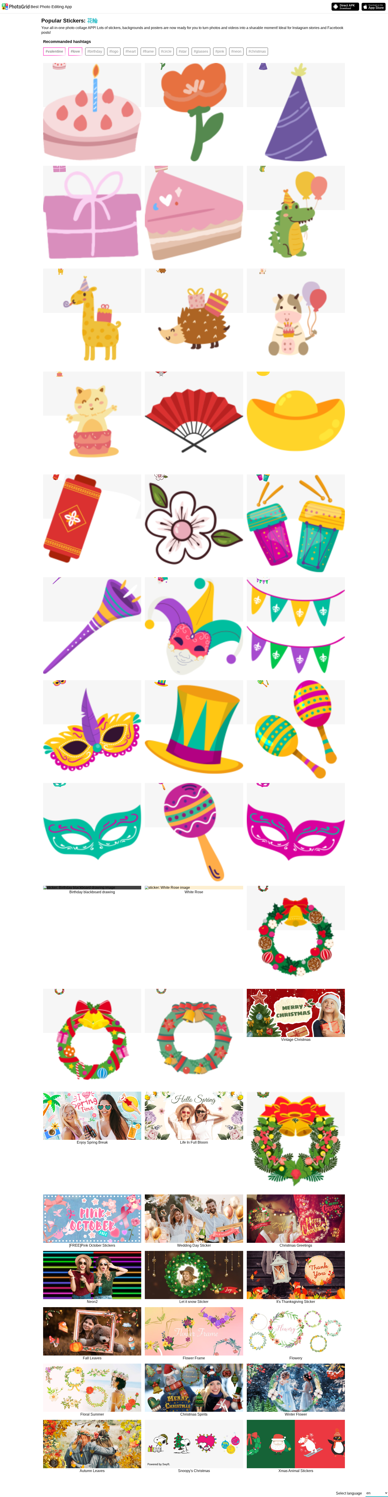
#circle (166, 51)
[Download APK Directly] (345, 6)
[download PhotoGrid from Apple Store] (373, 6)
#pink (219, 51)
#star (183, 51)
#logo (113, 51)
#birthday (94, 51)
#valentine (54, 51)
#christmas (257, 51)
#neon (236, 51)
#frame (148, 51)
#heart (131, 51)
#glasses (201, 51)
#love (75, 51)
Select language (349, 1493)
